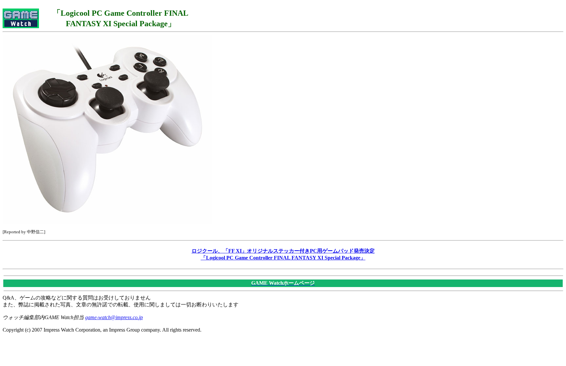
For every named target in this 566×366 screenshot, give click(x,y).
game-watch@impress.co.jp (114, 317)
